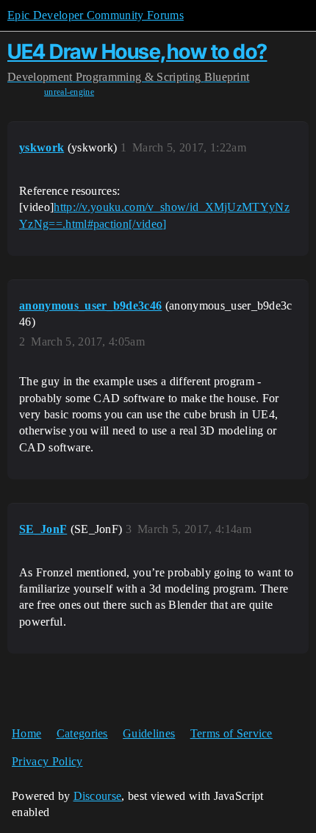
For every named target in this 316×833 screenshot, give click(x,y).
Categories (82, 733)
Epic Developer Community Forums (95, 15)
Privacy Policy (47, 761)
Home (26, 733)
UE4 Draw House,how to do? (137, 51)
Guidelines (149, 733)
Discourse (97, 796)
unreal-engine (69, 92)
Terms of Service (231, 733)
